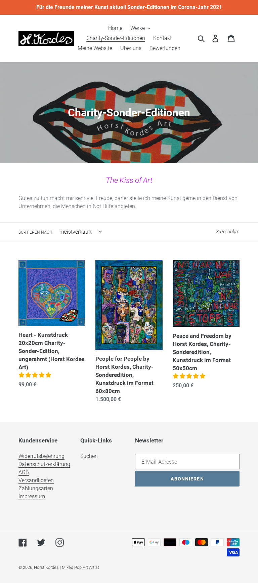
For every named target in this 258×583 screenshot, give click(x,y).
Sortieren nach (35, 232)
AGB (23, 472)
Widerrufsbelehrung (41, 456)
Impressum (31, 496)
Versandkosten (36, 480)
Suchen (89, 456)
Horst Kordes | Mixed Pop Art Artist (66, 567)
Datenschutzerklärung (44, 464)
